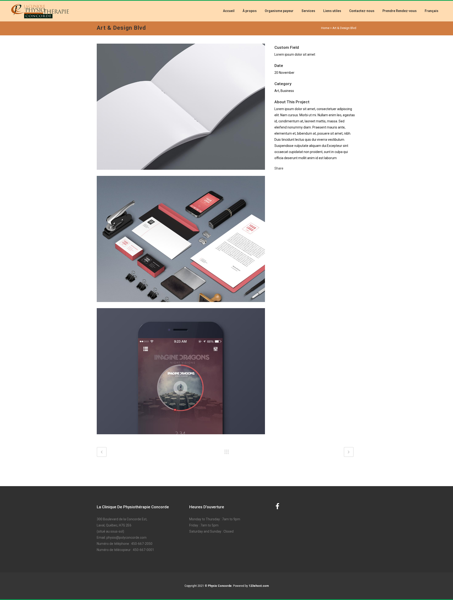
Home (325, 28)
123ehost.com (259, 586)
